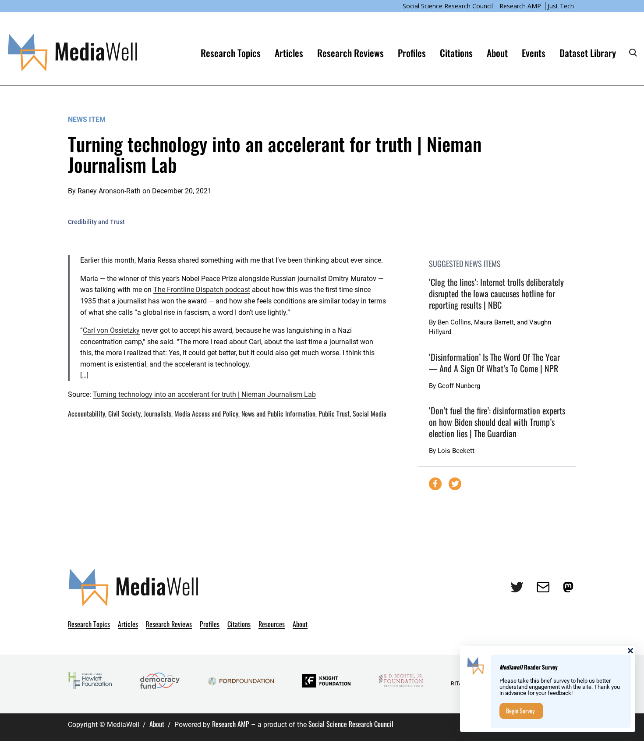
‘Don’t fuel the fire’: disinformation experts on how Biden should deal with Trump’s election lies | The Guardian (497, 422)
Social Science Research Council (448, 6)
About (156, 724)
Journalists (157, 413)
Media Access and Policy (206, 413)
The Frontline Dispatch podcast (201, 289)
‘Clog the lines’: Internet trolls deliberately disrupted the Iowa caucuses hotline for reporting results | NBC (496, 293)
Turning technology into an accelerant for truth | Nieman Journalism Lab (204, 394)
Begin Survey (520, 710)
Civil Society (124, 413)
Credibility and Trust (96, 221)
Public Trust (334, 413)
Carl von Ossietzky (111, 330)
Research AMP (520, 6)
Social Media (369, 413)
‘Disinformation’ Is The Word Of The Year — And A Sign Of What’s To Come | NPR (494, 362)
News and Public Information (278, 413)
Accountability (86, 413)
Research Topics (231, 53)
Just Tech (561, 6)
